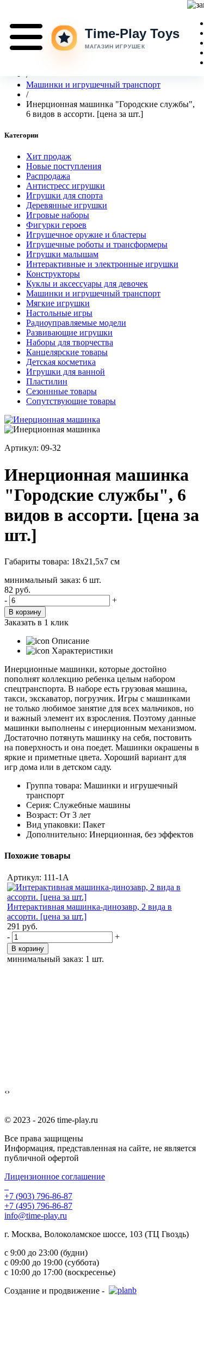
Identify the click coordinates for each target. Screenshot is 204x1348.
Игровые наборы (57, 215)
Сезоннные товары (61, 391)
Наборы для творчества (69, 342)
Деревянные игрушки (66, 205)
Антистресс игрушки (65, 185)
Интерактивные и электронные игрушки (102, 264)
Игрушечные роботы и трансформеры (97, 244)
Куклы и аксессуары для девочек (87, 283)
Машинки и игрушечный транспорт (93, 293)
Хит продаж (48, 156)
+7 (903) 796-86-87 (38, 1196)
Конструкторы (53, 273)
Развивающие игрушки (69, 332)
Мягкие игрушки (58, 303)
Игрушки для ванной (65, 371)
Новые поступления (63, 166)
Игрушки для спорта (64, 195)
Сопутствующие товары (71, 401)
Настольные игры (59, 313)
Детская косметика (61, 361)
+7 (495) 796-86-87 (38, 1205)
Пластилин (46, 381)
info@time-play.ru (35, 1215)
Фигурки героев (56, 224)
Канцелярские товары (67, 352)
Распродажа (48, 176)
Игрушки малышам (62, 254)
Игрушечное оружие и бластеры (86, 234)
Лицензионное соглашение (54, 1176)
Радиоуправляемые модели (76, 322)
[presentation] (5, 1092)
